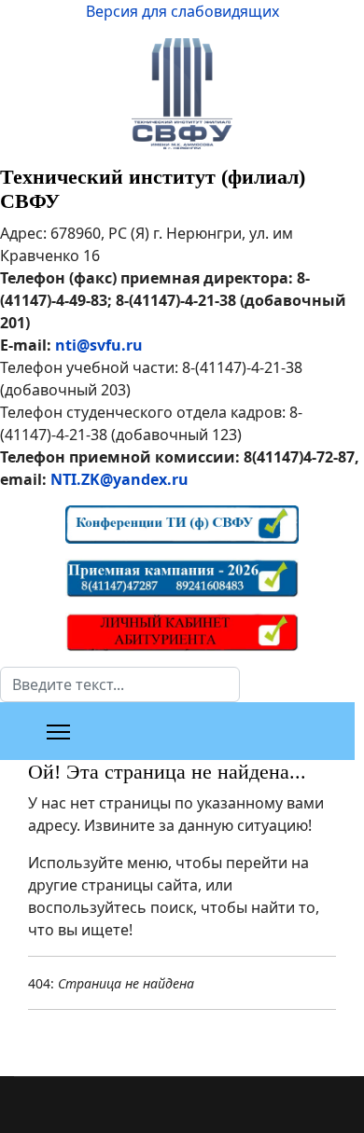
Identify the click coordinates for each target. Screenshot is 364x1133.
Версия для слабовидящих (182, 11)
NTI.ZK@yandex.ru (119, 479)
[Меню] (58, 732)
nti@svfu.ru (99, 345)
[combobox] (120, 684)
